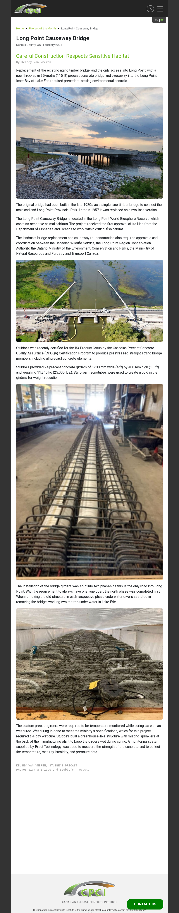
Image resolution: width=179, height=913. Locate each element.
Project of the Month (42, 28)
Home (20, 28)
